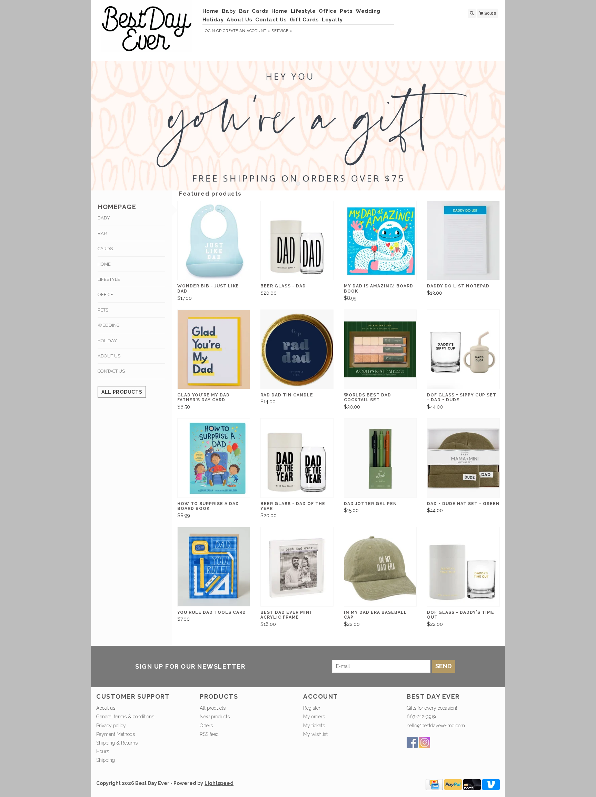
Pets (346, 11)
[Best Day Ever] (146, 29)
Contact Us (271, 20)
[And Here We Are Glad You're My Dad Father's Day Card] (214, 349)
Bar (244, 11)
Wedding (368, 11)
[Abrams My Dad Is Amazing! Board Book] (380, 240)
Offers (206, 725)
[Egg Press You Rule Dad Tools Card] (214, 566)
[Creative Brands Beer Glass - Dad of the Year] (297, 458)
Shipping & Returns (117, 743)
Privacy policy (111, 725)
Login (208, 31)
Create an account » (246, 31)
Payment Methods (115, 734)
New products (215, 716)
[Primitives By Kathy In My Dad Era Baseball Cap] (380, 566)
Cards (260, 11)
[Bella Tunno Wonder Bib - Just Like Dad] (214, 240)
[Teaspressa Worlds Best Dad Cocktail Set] (380, 349)
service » (281, 31)
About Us (239, 20)
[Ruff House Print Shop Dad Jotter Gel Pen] (380, 458)
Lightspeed (219, 783)
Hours (102, 751)
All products (121, 392)
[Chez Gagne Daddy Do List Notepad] (463, 240)
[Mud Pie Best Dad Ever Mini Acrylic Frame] (297, 566)
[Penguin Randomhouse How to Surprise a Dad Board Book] (214, 458)
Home (210, 11)
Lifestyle (303, 11)
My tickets (314, 725)
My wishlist (315, 734)
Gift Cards (304, 20)
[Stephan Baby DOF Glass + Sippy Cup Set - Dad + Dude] (463, 349)
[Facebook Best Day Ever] (412, 742)
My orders (314, 716)
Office (328, 11)
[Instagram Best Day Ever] (424, 742)
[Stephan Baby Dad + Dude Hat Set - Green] (463, 458)
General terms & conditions (125, 716)
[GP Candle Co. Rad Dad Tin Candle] (297, 349)
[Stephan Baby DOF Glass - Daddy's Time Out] (463, 566)
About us (105, 708)
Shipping (105, 760)
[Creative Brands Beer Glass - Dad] (297, 240)
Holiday (213, 20)
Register (311, 708)
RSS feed (209, 734)
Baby (229, 11)
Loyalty (332, 20)
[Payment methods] (434, 784)
